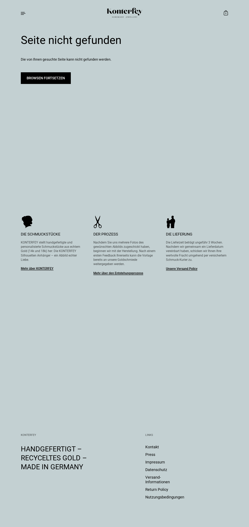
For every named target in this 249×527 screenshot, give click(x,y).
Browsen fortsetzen (46, 78)
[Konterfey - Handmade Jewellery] (124, 13)
